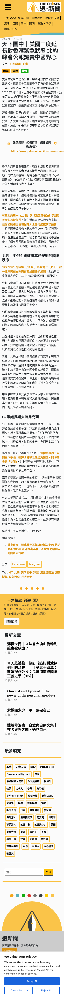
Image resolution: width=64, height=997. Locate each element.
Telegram (34, 564)
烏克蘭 (40, 817)
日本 (22, 810)
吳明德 (40, 788)
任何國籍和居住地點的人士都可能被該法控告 (29, 224)
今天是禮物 (34, 781)
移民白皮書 (52, 18)
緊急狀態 (14, 577)
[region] (32, 974)
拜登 (36, 572)
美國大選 (11, 832)
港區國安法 (47, 572)
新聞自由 (11, 810)
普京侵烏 (34, 810)
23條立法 (21, 767)
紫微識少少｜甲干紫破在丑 (28, 710)
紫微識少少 (40, 824)
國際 (32, 23)
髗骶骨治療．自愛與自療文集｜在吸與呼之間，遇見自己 (32, 727)
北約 (17, 572)
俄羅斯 (47, 781)
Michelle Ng (47, 767)
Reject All (46, 990)
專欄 (20, 803)
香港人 (35, 846)
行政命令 (26, 577)
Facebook (18, 564)
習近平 (33, 832)
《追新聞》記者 (19, 64)
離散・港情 (44, 23)
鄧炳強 (33, 839)
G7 (11, 572)
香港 (25, 846)
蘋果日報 (11, 839)
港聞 (7, 23)
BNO (33, 767)
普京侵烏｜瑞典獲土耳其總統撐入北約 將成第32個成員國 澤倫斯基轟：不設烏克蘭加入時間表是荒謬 (34, 549)
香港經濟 (48, 846)
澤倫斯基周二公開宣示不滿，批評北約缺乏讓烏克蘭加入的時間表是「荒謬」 (30, 457)
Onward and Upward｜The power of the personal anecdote (31, 693)
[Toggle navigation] (8, 7)
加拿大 (19, 788)
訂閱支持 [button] (11, 621)
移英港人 (11, 824)
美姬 (22, 832)
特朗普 (52, 817)
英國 (15, 23)
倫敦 (8, 788)
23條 (9, 767)
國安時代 (32, 796)
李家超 (47, 810)
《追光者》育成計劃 (16, 18)
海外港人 (11, 817)
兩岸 (23, 23)
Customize (16, 990)
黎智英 (10, 853)
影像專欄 (32, 803)
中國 (37, 774)
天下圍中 (26, 572)
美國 (53, 824)
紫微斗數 (25, 824)
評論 (22, 839)
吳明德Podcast (14, 796)
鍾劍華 (44, 839)
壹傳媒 (10, 803)
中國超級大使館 (14, 781)
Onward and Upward (18, 774)
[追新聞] (44, 7)
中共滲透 (37, 18)
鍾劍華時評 (12, 846)
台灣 (29, 788)
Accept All (32, 981)
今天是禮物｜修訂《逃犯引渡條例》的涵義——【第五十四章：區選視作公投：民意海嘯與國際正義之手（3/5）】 (32, 669)
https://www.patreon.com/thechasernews (37, 151)
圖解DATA (10, 29)
